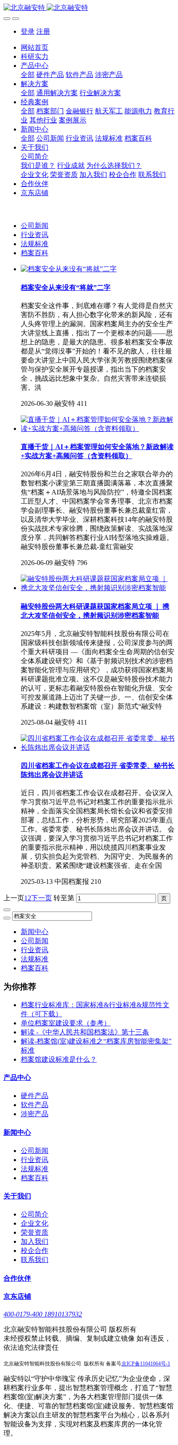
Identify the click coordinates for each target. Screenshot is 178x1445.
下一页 (41, 898)
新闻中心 (34, 931)
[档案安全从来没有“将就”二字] (69, 269)
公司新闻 (34, 225)
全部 (28, 74)
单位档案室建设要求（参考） (66, 1023)
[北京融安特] (89, 8)
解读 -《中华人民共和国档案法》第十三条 (85, 1032)
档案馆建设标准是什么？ (59, 1059)
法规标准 (34, 243)
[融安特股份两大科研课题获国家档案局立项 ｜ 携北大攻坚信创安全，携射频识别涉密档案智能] (98, 587)
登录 (28, 31)
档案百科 (34, 253)
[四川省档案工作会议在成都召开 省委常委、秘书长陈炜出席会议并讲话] (98, 747)
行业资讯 (34, 234)
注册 (43, 31)
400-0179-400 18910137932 (42, 1314)
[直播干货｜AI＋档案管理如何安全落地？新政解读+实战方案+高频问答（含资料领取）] (98, 428)
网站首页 (34, 47)
